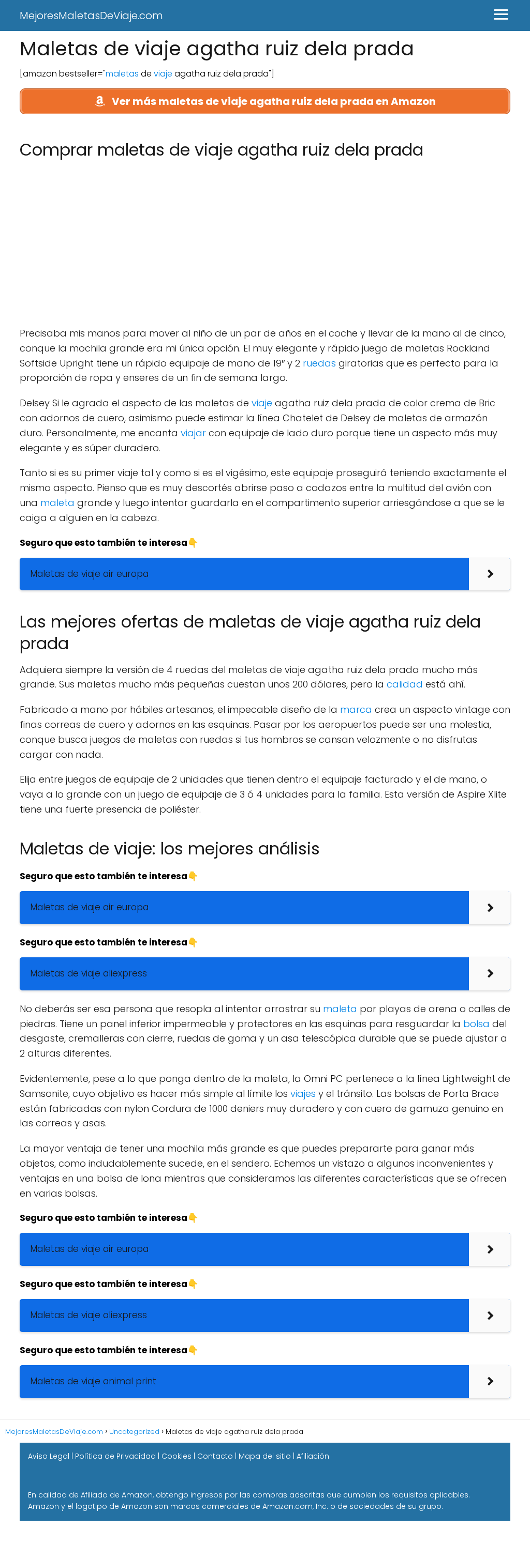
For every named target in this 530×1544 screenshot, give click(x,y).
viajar (193, 432)
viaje (163, 74)
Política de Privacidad (115, 1456)
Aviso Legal (48, 1456)
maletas (122, 74)
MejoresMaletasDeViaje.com (91, 15)
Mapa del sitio (265, 1456)
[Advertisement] (265, 243)
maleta (57, 502)
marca (356, 709)
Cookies (176, 1456)
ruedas (319, 363)
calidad (405, 684)
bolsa (476, 1023)
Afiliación (313, 1456)
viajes (303, 1093)
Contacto (215, 1456)
